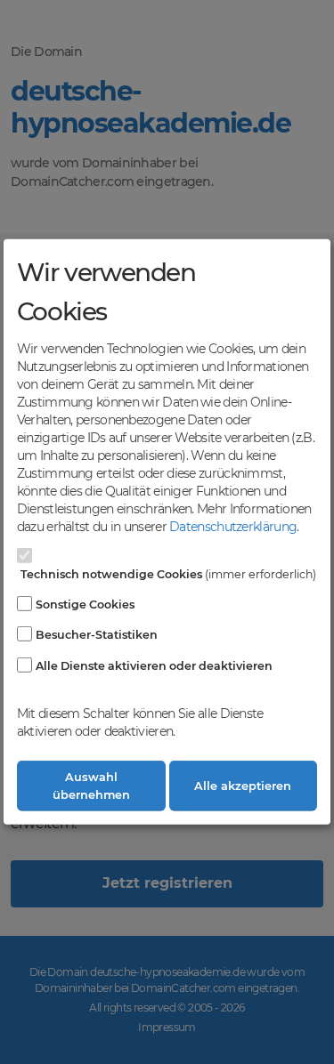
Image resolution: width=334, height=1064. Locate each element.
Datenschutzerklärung (233, 527)
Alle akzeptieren (242, 786)
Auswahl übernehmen (91, 785)
